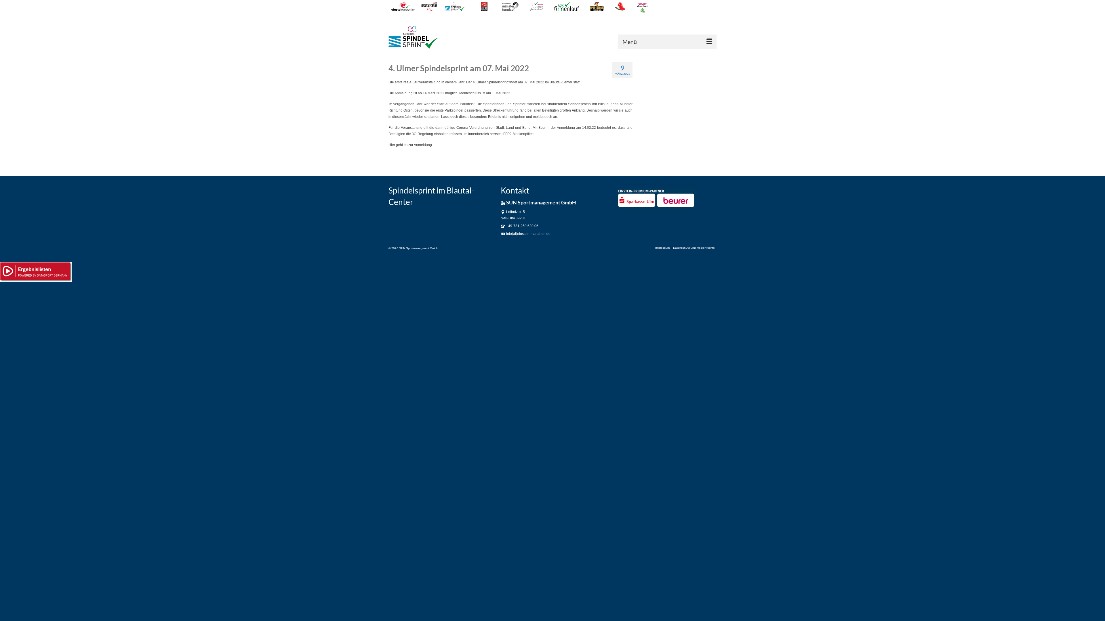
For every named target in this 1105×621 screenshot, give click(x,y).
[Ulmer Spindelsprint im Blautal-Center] (436, 37)
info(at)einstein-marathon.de (528, 234)
